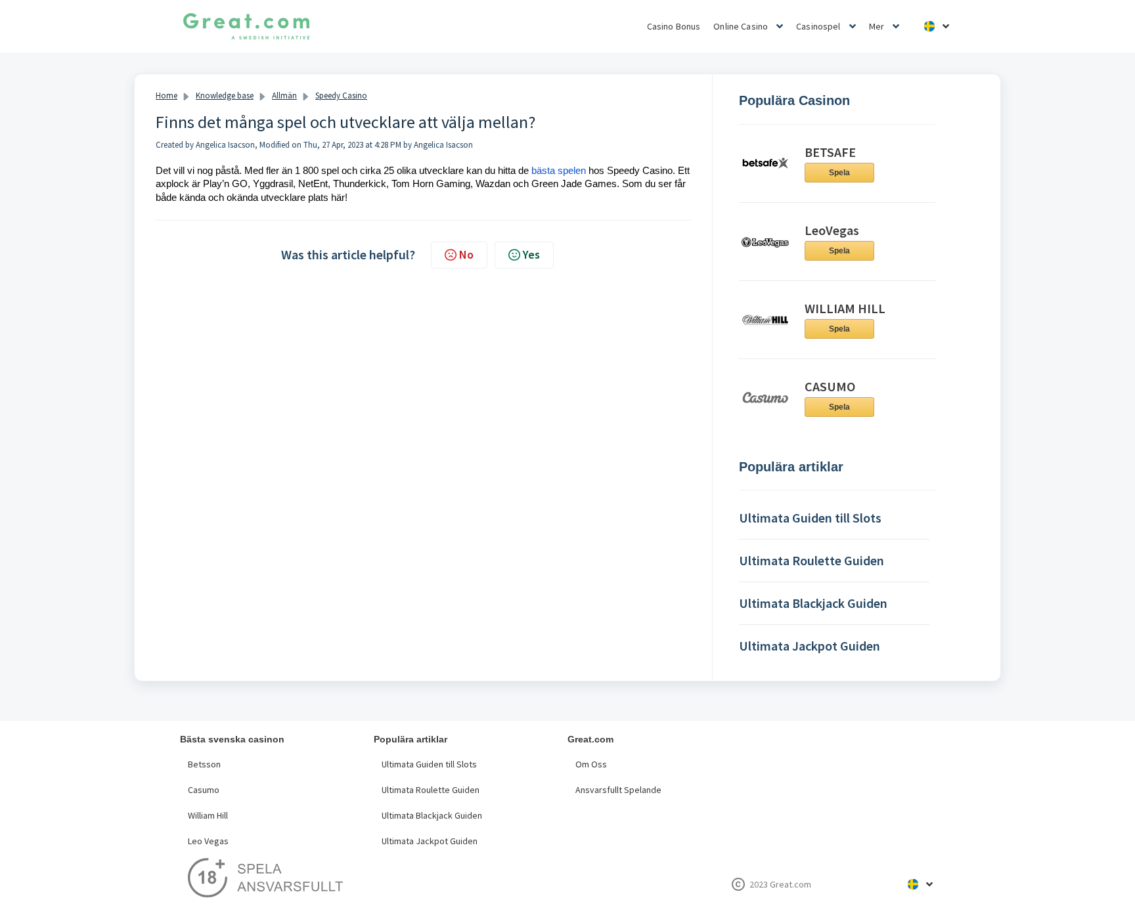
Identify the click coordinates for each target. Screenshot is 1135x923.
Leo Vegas (208, 841)
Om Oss (591, 764)
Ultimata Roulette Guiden (430, 790)
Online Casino (740, 26)
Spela (839, 172)
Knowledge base (225, 95)
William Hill (208, 815)
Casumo (203, 790)
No (466, 254)
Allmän (284, 95)
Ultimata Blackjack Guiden (432, 815)
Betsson (204, 764)
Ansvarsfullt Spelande (618, 790)
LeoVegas (832, 230)
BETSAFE (830, 152)
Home (166, 95)
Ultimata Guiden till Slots (429, 764)
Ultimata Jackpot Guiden (430, 841)
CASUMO (830, 386)
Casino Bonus (674, 26)
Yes (531, 254)
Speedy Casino (341, 95)
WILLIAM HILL (845, 308)
